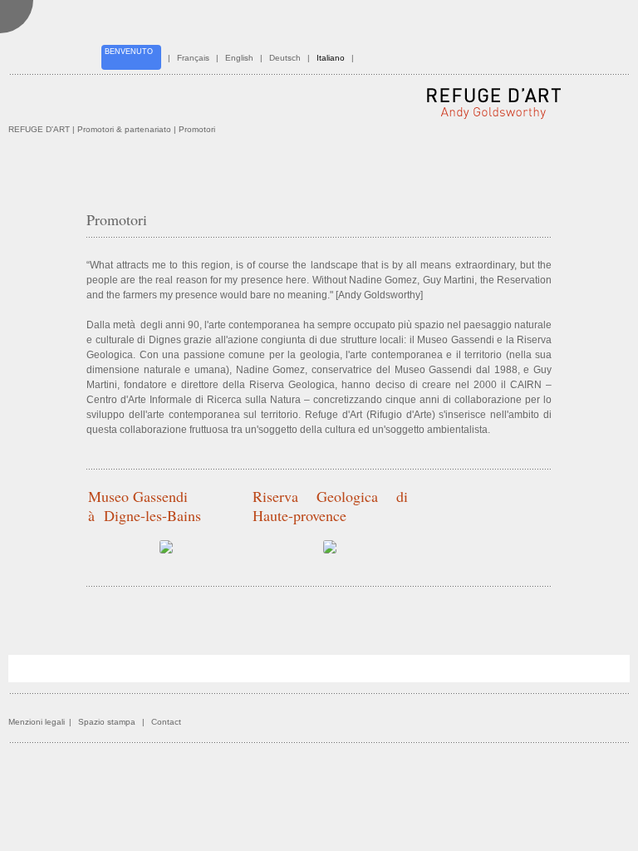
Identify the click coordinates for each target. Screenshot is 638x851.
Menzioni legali (36, 721)
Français (193, 57)
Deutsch (285, 57)
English (239, 57)
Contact (166, 721)
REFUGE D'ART (39, 129)
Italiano (331, 57)
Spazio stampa (106, 721)
